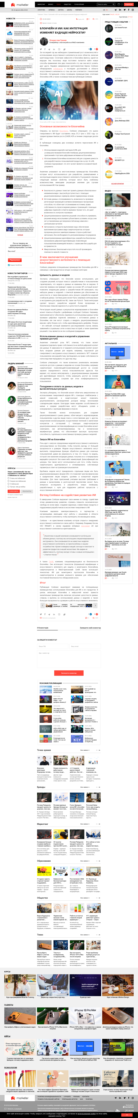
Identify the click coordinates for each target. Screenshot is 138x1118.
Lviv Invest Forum (121, 27)
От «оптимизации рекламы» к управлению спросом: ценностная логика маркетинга (117, 452)
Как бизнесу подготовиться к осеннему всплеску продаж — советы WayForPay (23, 67)
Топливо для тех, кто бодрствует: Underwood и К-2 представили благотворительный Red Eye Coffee (23, 186)
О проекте (67, 1096)
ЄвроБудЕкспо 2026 (122, 173)
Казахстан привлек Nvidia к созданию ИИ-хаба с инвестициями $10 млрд (18, 311)
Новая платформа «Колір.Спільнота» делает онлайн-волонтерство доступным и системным (22, 195)
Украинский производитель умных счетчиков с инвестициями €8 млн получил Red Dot (23, 127)
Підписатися (15, 260)
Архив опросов (12, 497)
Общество (67, 4)
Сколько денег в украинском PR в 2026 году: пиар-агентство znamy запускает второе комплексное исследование (24, 75)
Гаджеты (8, 1005)
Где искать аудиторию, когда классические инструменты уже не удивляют (53, 1059)
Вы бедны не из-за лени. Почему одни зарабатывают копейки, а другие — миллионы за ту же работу (117, 543)
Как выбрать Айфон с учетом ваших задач (20, 1027)
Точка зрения (79, 4)
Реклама (76, 1096)
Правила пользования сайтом (48, 1099)
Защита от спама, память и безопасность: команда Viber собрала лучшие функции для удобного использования (23, 220)
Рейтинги (78, 10)
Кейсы (7, 1036)
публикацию (58, 69)
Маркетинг (41, 4)
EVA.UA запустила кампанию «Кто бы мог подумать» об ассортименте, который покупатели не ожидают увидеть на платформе (117, 244)
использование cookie (87, 1114)
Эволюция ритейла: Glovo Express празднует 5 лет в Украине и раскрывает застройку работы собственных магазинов (24, 152)
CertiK (51, 562)
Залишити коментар (69, 673)
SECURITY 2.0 (119, 160)
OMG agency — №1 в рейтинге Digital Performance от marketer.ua (23, 212)
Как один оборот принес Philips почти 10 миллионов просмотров (117, 300)
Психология (10, 1067)
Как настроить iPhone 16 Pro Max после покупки (52, 1028)
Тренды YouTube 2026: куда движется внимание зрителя (115, 395)
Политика (89, 1099)
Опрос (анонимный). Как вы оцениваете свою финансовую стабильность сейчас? (20, 473)
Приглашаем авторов (69, 1099)
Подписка (129, 4)
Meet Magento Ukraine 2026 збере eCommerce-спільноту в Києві (122, 56)
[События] (122, 4)
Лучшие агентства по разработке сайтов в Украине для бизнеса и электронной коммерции (91, 711)
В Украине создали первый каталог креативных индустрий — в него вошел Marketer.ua (23, 203)
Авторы (61, 10)
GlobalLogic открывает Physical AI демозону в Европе (23, 169)
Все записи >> (85, 750)
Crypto (80, 19)
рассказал (85, 526)
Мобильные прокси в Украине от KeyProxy (91, 739)
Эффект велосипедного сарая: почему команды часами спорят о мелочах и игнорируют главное (85, 1090)
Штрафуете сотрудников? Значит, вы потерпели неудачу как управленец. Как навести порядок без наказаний (117, 482)
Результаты (27, 491)
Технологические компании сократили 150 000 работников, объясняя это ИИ (19, 336)
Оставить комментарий (15, 495)
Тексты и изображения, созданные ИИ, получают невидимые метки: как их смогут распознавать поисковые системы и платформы (24, 101)
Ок (127, 1115)
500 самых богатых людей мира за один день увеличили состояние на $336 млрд (20, 324)
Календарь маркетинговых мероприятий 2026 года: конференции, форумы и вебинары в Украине (22, 33)
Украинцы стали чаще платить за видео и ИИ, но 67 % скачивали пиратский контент (23, 161)
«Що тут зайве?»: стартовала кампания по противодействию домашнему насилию (24, 58)
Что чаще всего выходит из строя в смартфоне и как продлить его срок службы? (59, 712)
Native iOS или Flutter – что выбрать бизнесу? (59, 700)
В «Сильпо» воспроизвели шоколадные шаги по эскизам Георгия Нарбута (23, 118)
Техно (58, 4)
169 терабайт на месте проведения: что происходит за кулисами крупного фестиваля (91, 693)
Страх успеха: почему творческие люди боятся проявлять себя (118, 1090)
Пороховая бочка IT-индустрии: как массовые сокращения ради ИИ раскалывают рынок (20, 346)
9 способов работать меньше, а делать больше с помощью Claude (59, 720)
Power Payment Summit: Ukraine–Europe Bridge (121, 95)
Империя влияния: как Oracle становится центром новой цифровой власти (115, 574)
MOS (81, 1099)
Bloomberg (64, 131)
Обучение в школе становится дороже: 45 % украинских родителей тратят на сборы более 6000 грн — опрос (23, 50)
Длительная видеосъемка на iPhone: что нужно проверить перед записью (118, 1028)
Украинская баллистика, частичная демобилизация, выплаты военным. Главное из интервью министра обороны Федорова (19, 291)
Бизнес (50, 4)
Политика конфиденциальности (49, 1096)
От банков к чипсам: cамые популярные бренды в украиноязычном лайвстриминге (22, 110)
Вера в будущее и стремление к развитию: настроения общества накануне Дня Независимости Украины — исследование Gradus (24, 41)
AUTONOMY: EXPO (121, 81)
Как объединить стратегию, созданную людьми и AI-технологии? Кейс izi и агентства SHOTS (117, 1059)
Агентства (41, 10)
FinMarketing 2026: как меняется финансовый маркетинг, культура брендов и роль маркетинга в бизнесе (24, 24)
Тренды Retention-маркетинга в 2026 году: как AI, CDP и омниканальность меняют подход (116, 513)
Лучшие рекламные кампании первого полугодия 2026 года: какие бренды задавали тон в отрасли (116, 273)
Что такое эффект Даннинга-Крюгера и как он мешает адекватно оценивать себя (52, 1090)
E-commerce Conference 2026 (121, 148)
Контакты (85, 1096)
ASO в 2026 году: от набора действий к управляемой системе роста (59, 731)
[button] (99, 750)
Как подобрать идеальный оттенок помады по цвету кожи (20, 277)
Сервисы (52, 10)
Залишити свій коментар (90, 628)
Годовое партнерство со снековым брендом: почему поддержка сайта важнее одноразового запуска (20, 1059)
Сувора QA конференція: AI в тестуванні (121, 42)
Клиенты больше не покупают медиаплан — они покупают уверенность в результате (116, 423)
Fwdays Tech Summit (122, 134)
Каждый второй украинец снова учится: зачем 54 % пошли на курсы (24, 93)
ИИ (83, 19)
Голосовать (13, 491)
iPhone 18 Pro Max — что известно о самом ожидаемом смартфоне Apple (85, 1028)
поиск (114, 4)
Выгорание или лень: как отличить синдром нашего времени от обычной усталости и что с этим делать (20, 1090)
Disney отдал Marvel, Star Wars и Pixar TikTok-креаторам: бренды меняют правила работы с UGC (24, 229)
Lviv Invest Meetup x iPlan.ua (122, 68)
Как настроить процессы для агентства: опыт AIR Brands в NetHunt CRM (116, 366)
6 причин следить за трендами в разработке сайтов (91, 700)
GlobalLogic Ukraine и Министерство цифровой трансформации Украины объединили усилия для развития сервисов (22, 144)
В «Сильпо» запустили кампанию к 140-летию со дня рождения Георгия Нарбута (23, 178)
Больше (20, 235)
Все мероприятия (117, 183)
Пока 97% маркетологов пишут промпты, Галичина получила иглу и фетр (117, 328)
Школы (69, 10)
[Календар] (119, 4)
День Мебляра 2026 (122, 121)
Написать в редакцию (49, 618)
